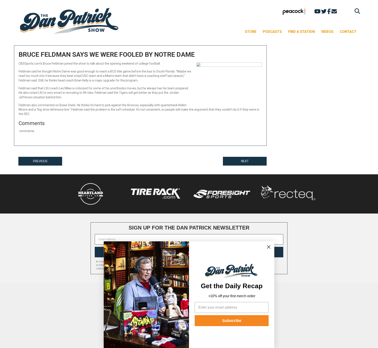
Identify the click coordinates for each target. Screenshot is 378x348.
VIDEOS (327, 32)
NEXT (245, 161)
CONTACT (348, 32)
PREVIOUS (40, 161)
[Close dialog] (269, 247)
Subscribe (231, 320)
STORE (250, 32)
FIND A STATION (301, 32)
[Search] (356, 11)
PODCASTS (272, 32)
